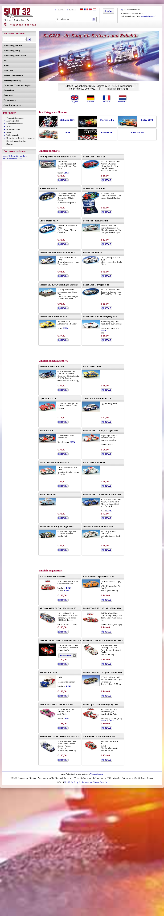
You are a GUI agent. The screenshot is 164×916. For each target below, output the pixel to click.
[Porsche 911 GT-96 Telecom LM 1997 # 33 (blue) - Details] (63, 761)
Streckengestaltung (12, 80)
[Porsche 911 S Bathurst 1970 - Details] (63, 341)
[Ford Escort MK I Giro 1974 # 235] (47, 717)
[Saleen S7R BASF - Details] (63, 213)
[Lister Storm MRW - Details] (63, 245)
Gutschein (8, 95)
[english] (90, 10)
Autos (6, 65)
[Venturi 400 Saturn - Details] (106, 277)
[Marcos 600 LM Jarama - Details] (106, 213)
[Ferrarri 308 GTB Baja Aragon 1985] (90, 442)
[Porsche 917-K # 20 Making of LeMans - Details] (63, 309)
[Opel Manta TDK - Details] (63, 423)
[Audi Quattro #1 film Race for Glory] (47, 167)
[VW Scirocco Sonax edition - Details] (63, 601)
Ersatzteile (8, 70)
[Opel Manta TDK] (47, 410)
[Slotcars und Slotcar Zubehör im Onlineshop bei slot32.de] (18, 17)
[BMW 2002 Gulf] (47, 505)
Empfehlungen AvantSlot (15, 55)
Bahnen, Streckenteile (13, 75)
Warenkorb (43, 778)
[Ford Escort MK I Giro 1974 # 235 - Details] (63, 729)
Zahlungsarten (12, 121)
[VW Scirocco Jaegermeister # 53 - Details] (106, 601)
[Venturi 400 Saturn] (90, 263)
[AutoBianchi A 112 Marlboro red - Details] (106, 761)
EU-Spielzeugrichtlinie (16, 141)
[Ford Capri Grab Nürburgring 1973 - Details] (106, 729)
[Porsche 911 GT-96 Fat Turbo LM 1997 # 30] (90, 655)
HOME (60, 10)
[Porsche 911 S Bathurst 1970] (47, 328)
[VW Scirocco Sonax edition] (47, 591)
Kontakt (72, 10)
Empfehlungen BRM (13, 45)
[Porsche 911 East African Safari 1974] (47, 264)
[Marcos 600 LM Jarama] (90, 214)
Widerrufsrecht (12, 135)
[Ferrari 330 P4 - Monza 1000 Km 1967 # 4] (47, 655)
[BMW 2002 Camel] (90, 378)
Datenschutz (127, 778)
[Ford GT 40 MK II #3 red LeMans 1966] (90, 623)
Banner (9, 144)
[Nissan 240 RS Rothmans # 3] (90, 411)
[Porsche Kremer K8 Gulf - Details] (63, 391)
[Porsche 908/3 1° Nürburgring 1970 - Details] (106, 341)
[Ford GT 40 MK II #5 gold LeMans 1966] (90, 685)
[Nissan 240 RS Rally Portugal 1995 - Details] (63, 551)
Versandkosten (96, 774)
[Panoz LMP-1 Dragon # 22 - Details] (106, 309)
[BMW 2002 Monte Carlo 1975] (47, 474)
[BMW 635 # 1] (47, 442)
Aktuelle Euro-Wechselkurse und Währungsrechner (15, 157)
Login (108, 11)
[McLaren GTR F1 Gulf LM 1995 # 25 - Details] (63, 633)
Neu (5, 60)
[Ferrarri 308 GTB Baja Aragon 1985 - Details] (106, 455)
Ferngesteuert (10, 100)
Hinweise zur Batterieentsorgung (20, 138)
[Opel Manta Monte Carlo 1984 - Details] (106, 551)
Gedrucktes (9, 90)
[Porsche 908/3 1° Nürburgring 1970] (90, 328)
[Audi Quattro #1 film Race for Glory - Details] (63, 181)
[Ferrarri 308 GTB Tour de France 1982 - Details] (106, 519)
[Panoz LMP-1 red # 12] (90, 168)
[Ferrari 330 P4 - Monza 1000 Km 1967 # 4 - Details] (63, 665)
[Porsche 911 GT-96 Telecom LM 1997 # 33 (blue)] (47, 751)
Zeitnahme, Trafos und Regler (17, 85)
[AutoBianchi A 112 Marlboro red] (90, 750)
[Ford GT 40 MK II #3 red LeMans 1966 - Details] (106, 633)
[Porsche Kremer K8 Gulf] (47, 378)
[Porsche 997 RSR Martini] (90, 231)
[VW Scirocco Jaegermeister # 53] (90, 587)
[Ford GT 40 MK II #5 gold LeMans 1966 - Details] (106, 697)
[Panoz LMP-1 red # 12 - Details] (106, 181)
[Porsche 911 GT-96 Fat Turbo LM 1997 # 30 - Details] (106, 665)
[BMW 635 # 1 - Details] (63, 455)
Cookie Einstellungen (143, 778)
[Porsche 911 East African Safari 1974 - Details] (63, 277)
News (8, 132)
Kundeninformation (15, 123)
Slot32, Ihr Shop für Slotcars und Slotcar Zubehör (85, 782)
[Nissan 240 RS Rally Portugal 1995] (47, 538)
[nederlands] (94, 10)
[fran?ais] (86, 10)
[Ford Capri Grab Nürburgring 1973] (90, 719)
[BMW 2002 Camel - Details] (106, 391)
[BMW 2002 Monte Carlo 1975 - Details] (63, 487)
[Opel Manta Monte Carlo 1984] (90, 537)
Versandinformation (148, 16)
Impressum (23, 778)
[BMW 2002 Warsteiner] (90, 474)
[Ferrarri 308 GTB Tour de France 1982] (90, 505)
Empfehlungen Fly (12, 50)
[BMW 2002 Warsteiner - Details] (106, 487)
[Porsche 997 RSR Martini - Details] (106, 245)
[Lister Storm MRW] (47, 233)
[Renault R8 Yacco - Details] (63, 697)
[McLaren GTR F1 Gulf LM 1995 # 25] (47, 623)
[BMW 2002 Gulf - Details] (63, 519)
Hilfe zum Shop (13, 129)
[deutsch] (81, 10)
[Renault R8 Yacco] (47, 687)
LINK (66, 173)
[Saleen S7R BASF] (47, 200)
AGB (8, 126)
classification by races (13, 105)
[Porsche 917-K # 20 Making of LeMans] (47, 296)
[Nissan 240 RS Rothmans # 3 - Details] (106, 423)
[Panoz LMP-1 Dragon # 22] (90, 295)
